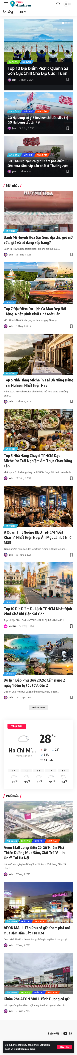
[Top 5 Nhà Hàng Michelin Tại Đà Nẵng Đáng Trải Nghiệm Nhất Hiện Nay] (38, 354)
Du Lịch (26, 62)
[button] (64, 1047)
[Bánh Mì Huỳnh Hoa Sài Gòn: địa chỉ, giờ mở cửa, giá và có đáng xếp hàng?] (38, 211)
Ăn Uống (14, 111)
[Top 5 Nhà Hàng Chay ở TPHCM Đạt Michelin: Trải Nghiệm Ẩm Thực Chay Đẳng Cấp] (38, 430)
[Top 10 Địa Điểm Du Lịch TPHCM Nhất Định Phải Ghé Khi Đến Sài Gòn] (38, 583)
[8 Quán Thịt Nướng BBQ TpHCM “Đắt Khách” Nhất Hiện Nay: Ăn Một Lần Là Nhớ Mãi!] (38, 506)
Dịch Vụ (13, 62)
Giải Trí (28, 111)
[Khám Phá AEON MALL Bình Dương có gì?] (38, 973)
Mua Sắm (42, 111)
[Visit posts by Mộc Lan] (5, 626)
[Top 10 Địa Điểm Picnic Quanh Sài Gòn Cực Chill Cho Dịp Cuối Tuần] (38, 40)
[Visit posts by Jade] (9, 80)
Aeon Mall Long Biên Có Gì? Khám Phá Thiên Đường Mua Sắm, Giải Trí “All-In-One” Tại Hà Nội (35, 852)
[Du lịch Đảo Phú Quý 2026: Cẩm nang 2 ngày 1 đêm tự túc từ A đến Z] (38, 654)
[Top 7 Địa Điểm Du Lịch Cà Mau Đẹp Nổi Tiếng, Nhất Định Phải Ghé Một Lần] (38, 283)
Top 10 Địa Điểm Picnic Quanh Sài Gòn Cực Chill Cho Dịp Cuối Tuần (38, 71)
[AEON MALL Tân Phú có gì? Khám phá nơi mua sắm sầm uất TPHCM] (38, 902)
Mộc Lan (12, 626)
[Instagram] (70, 1033)
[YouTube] (65, 1033)
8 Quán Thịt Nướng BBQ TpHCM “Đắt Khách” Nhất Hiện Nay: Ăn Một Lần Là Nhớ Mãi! (37, 537)
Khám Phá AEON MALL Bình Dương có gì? (37, 998)
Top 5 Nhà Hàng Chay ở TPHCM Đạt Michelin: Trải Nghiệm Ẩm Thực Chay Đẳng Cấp (38, 460)
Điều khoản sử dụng (24, 1049)
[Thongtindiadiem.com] (22, 4)
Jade (14, 79)
